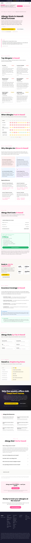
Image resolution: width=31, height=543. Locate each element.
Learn (2, 11)
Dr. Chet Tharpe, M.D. (8, 31)
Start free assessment (15, 247)
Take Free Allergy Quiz (15, 507)
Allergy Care (5, 11)
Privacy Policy (27, 516)
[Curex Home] (3, 3)
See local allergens (20, 29)
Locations (13, 11)
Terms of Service (27, 518)
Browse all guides (23, 403)
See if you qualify (15, 488)
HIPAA (26, 519)
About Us (20, 516)
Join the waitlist (5, 274)
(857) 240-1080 (3, 517)
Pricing (14, 525)
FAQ (13, 528)
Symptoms (14, 524)
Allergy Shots (9, 11)
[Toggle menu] (29, 3)
